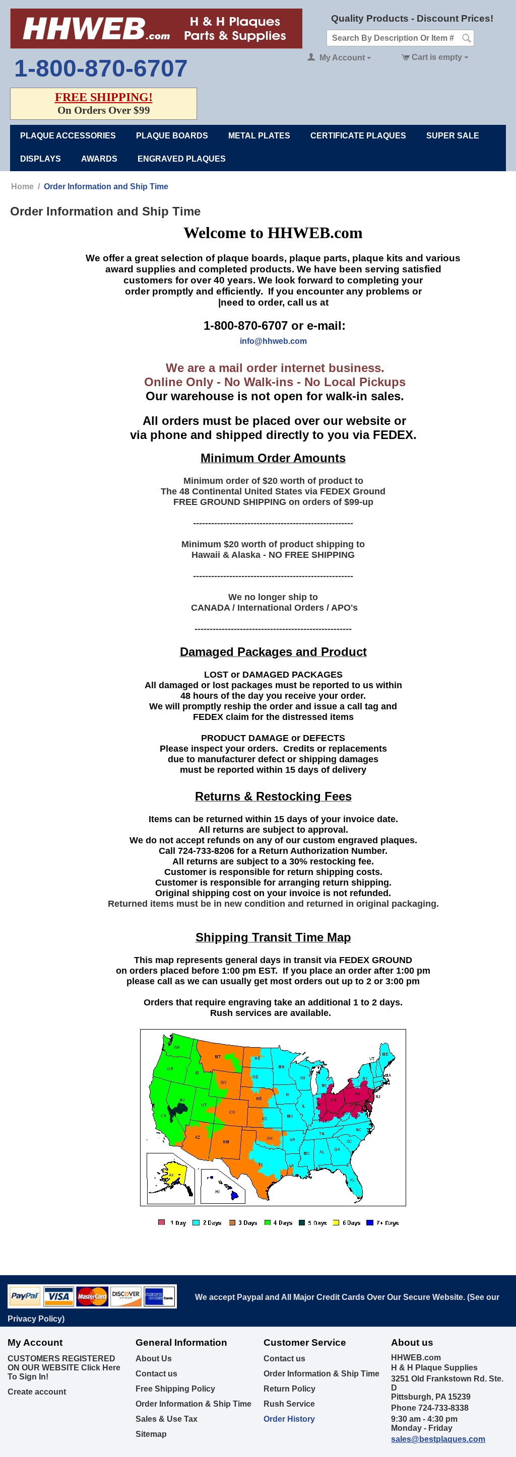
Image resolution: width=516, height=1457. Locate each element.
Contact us (156, 1373)
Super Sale (452, 135)
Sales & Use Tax (167, 1419)
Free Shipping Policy (175, 1389)
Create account (37, 1392)
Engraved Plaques (182, 159)
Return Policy (289, 1389)
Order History (289, 1419)
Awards (99, 159)
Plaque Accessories (68, 135)
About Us (154, 1358)
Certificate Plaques (358, 135)
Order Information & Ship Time (193, 1404)
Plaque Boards (172, 135)
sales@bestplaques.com (438, 1439)
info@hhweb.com (273, 341)
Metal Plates (259, 135)
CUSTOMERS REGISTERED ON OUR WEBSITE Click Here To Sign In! (64, 1367)
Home (22, 186)
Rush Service (289, 1404)
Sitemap (151, 1434)
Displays (40, 159)
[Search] (467, 38)
